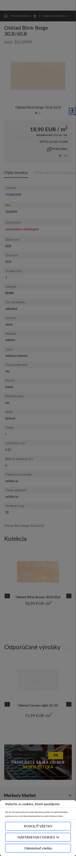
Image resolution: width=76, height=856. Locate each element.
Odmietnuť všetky (38, 848)
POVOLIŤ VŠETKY (38, 826)
